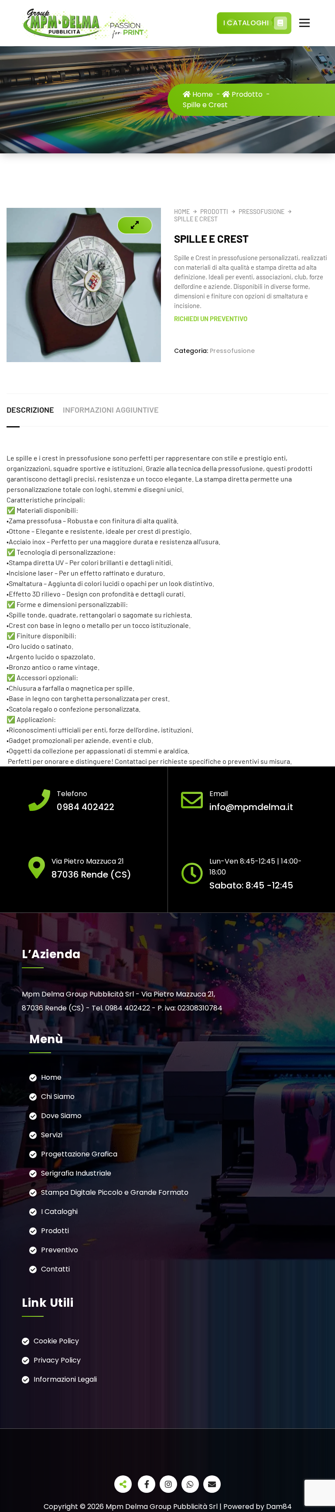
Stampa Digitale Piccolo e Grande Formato (114, 1192)
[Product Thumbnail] (134, 225)
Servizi (51, 1135)
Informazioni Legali (65, 1379)
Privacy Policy (57, 1360)
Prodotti (214, 211)
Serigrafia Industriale (76, 1173)
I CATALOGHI (246, 23)
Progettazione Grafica (79, 1154)
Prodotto (246, 94)
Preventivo (59, 1250)
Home (202, 94)
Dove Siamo (61, 1116)
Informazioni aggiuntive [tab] (111, 409)
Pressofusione (261, 211)
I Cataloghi (59, 1212)
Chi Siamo (58, 1097)
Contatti (55, 1269)
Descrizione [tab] (30, 409)
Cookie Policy (56, 1341)
